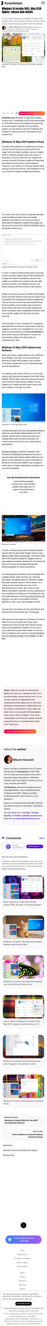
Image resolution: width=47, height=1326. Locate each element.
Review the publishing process (13, 869)
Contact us (22, 1281)
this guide (35, 612)
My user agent (22, 1262)
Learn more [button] (28, 1299)
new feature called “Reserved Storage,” (22, 554)
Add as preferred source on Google (24, 1239)
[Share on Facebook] (12, 113)
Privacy (22, 1277)
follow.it (22, 1289)
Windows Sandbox (9, 451)
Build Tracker (22, 1266)
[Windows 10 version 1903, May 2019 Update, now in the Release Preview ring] (23, 967)
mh (23, 1324)
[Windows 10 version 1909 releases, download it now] (23, 1086)
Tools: (22, 1250)
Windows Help (8, 1155)
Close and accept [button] (23, 1303)
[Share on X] (8, 113)
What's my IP (22, 1254)
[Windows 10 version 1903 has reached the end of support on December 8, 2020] (23, 1046)
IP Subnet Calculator (22, 1258)
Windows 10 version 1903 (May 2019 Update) (20, 1150)
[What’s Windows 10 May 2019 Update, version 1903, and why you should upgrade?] (23, 887)
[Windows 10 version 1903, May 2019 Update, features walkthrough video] (23, 927)
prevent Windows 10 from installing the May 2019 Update (23, 634)
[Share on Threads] (16, 113)
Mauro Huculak (14, 27)
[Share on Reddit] (3, 113)
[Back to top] (23, 1225)
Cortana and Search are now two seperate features (23, 430)
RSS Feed (22, 1285)
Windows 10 (7, 1145)
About (22, 1273)
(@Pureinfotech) (26, 27)
